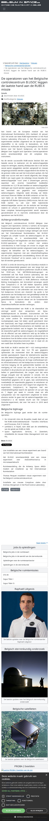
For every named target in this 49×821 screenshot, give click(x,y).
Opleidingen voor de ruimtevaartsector (18, 560)
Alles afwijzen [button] (37, 811)
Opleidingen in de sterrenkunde (16, 565)
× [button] (46, 775)
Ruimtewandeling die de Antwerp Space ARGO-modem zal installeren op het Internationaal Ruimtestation (24, 468)
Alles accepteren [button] (13, 811)
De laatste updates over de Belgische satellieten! (24, 759)
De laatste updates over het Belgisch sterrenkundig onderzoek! (24, 700)
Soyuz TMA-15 (8, 583)
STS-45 (6, 575)
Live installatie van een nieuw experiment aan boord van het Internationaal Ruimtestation (24, 451)
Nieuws (20, 99)
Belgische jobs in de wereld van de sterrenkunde (22, 556)
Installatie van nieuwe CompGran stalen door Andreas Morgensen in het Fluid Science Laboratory (24, 483)
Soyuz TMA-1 (8, 579)
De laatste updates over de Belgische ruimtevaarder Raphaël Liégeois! (24, 640)
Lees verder (42, 787)
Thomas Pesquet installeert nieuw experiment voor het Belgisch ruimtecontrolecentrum (24, 476)
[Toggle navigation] (4, 9)
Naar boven (41, 543)
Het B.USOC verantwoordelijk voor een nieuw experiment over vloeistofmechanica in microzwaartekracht (24, 459)
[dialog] (24, 796)
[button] (24, 791)
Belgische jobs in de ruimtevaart (16, 552)
